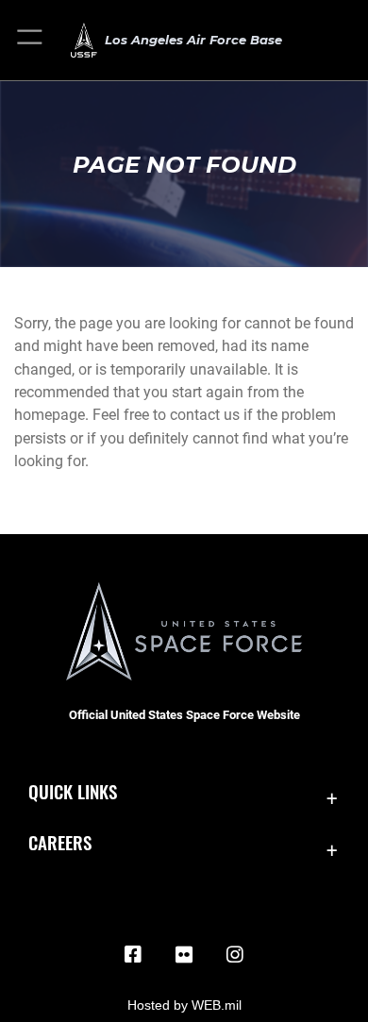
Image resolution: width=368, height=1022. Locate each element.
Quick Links (72, 791)
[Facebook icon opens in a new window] (133, 955)
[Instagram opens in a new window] (235, 955)
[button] (30, 40)
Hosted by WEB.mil (184, 1005)
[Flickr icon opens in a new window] (184, 955)
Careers (60, 842)
